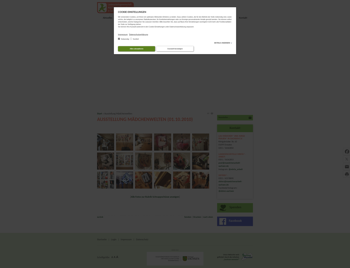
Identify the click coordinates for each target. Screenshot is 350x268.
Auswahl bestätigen (175, 49)
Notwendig (125, 39)
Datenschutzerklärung (138, 34)
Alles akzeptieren (136, 49)
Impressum (123, 34)
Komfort (136, 39)
